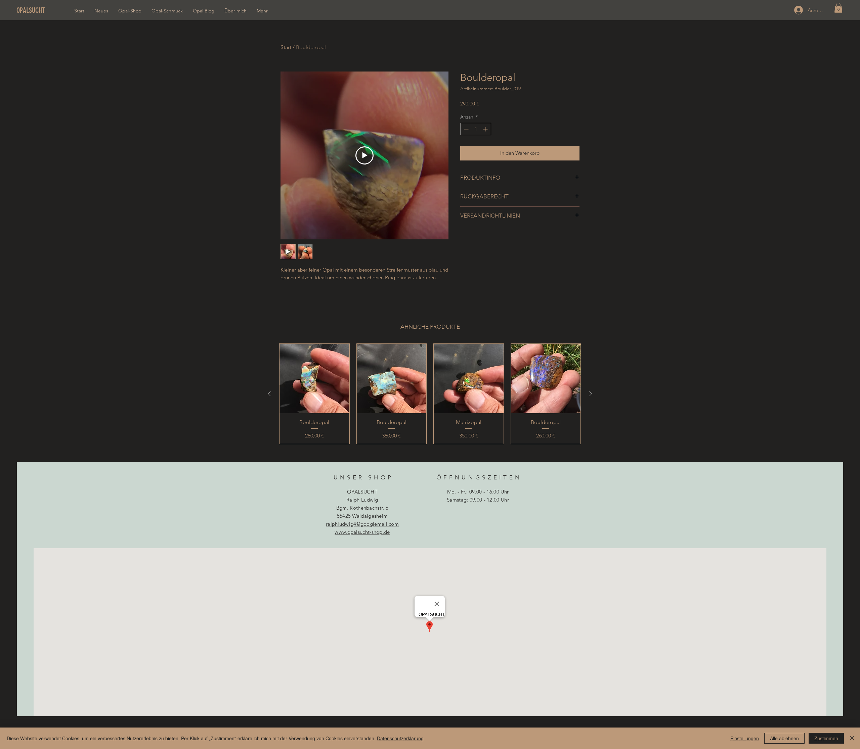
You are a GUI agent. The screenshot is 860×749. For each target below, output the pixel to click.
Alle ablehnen (784, 738)
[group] (430, 393)
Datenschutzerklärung (400, 738)
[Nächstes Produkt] (591, 394)
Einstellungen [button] (744, 738)
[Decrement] (465, 129)
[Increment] (486, 129)
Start (286, 47)
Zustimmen (826, 738)
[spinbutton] (476, 129)
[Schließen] (852, 738)
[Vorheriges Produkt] (269, 394)
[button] (838, 8)
